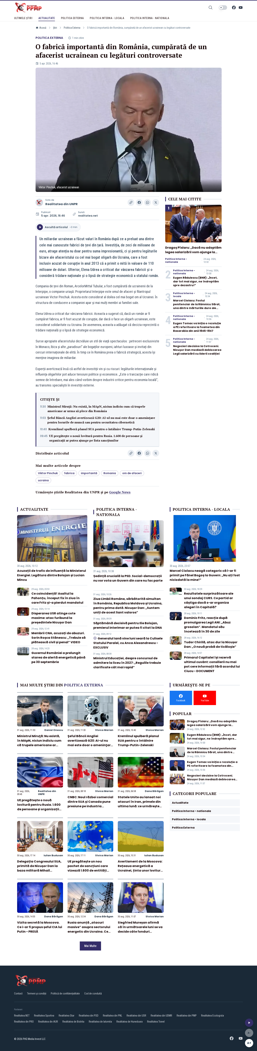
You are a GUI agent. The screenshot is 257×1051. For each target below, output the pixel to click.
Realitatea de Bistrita (73, 1021)
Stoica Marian (104, 730)
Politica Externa (72, 27)
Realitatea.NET (22, 1015)
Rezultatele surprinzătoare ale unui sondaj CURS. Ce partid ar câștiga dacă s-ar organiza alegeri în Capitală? (208, 600)
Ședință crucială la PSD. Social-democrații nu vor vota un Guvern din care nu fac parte (128, 578)
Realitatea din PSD (88, 1015)
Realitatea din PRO (24, 1021)
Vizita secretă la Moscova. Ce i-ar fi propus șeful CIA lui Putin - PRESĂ (39, 927)
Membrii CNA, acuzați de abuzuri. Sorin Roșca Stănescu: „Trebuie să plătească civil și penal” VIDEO (58, 637)
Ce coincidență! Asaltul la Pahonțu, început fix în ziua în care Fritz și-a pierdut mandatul (57, 598)
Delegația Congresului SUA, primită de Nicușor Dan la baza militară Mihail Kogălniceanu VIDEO (39, 868)
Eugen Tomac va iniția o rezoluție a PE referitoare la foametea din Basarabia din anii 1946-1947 (197, 327)
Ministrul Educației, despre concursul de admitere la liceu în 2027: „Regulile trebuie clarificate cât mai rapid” (127, 662)
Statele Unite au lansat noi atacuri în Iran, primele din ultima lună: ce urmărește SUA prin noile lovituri (139, 804)
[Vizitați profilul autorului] (39, 202)
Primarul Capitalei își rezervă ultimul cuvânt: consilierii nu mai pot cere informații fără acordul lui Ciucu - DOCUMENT (212, 664)
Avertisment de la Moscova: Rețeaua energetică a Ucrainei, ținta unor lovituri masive (140, 868)
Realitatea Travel (156, 1021)
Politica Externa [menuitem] (72, 18)
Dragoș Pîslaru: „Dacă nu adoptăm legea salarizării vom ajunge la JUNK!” (193, 252)
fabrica (69, 473)
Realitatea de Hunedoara (129, 1021)
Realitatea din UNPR (61, 204)
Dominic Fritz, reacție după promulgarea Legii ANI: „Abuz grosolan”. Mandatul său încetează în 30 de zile (207, 625)
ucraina (43, 480)
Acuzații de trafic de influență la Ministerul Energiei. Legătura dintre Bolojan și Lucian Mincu (51, 575)
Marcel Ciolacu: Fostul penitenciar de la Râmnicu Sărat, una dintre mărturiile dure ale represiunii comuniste (196, 306)
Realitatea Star (66, 1015)
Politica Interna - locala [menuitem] (107, 18)
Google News (120, 492)
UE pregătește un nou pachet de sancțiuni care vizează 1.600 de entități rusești (88, 868)
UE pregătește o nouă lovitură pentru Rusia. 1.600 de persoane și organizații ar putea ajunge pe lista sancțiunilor (95, 438)
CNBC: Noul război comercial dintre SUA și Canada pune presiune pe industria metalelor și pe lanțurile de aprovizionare (90, 806)
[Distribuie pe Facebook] (139, 202)
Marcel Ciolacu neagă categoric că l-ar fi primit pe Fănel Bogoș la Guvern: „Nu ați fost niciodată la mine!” (205, 575)
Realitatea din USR (136, 1015)
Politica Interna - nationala (176, 261)
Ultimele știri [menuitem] (23, 18)
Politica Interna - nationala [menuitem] (149, 18)
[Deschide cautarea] (210, 7)
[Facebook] (234, 7)
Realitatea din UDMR (161, 1015)
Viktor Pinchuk (48, 473)
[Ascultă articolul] (249, 1023)
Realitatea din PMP (187, 1015)
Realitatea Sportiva (44, 1015)
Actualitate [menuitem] (46, 18)
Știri (55, 27)
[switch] (223, 7)
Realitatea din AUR (48, 1021)
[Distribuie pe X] (155, 202)
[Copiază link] (131, 202)
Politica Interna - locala (184, 295)
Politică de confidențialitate (65, 993)
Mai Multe (90, 946)
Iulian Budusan (53, 855)
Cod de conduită (93, 993)
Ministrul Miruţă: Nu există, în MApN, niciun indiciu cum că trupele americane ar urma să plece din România (96, 408)
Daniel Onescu (53, 730)
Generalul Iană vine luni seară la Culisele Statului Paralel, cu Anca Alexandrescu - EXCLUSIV (127, 643)
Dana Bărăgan (154, 791)
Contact (18, 993)
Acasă (42, 27)
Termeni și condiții (36, 993)
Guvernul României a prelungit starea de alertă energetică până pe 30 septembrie (58, 657)
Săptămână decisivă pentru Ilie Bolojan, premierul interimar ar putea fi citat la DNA (127, 625)
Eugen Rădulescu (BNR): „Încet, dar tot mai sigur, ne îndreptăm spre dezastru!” (196, 281)
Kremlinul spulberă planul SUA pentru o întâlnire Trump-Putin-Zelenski (101, 429)
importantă (89, 473)
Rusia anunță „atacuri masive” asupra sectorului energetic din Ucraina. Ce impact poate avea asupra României (89, 931)
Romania (109, 473)
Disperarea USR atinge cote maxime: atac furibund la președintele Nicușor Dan (53, 618)
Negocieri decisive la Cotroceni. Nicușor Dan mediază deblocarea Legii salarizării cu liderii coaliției (197, 350)
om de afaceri (132, 473)
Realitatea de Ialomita (100, 1021)
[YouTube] (240, 7)
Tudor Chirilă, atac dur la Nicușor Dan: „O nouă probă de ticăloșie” (210, 644)
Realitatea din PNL (112, 1015)
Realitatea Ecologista (212, 1015)
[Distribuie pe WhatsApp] (147, 202)
